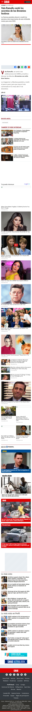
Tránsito (16, 698)
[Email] (29, 67)
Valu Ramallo (5, 122)
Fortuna (27, 678)
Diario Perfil (6, 678)
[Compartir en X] (19, 67)
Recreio (13, 689)
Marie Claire (20, 678)
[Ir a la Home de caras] (6, 2)
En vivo (28, 2)
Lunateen (20, 681)
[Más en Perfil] (10, 447)
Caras (17, 684)
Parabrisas (13, 681)
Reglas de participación (22, 695)
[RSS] (21, 674)
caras (16, 501)
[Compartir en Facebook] (15, 67)
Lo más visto (6, 574)
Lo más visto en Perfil (10, 613)
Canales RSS (6, 693)
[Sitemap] (25, 674)
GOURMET (3, 5)
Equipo (12, 695)
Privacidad (6, 695)
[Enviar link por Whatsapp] (22, 67)
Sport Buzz (27, 687)
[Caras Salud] (16, 656)
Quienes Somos (15, 693)
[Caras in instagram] (7, 674)
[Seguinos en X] (14, 674)
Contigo (23, 684)
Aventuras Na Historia (8, 687)
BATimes (26, 681)
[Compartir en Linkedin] (25, 67)
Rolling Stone (19, 687)
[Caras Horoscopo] (16, 663)
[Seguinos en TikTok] (18, 674)
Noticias (13, 678)
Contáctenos (25, 693)
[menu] (2, 2)
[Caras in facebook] (10, 674)
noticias (16, 451)
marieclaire (16, 476)
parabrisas (16, 525)
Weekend (5, 681)
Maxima (19, 689)
